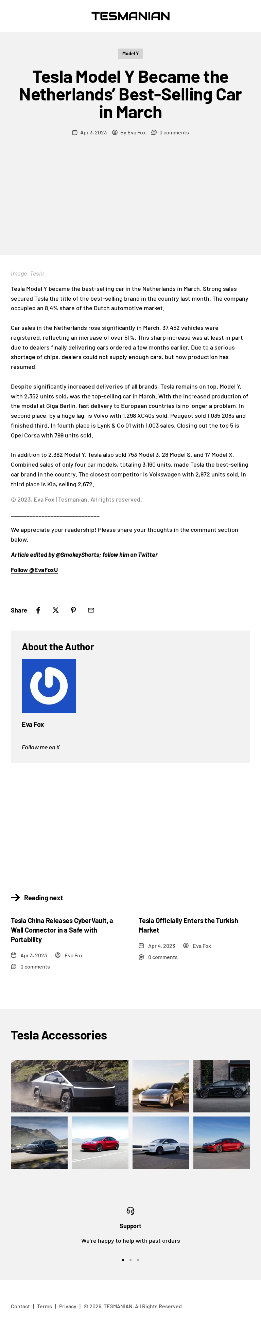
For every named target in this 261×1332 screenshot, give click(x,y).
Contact (20, 1306)
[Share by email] (91, 610)
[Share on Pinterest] (73, 610)
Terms (44, 1306)
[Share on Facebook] (38, 610)
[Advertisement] (130, 203)
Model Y (130, 53)
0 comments (174, 132)
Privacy (67, 1306)
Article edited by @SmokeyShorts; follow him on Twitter (84, 554)
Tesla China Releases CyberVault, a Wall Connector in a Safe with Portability (62, 929)
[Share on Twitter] (56, 610)
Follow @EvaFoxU (34, 570)
